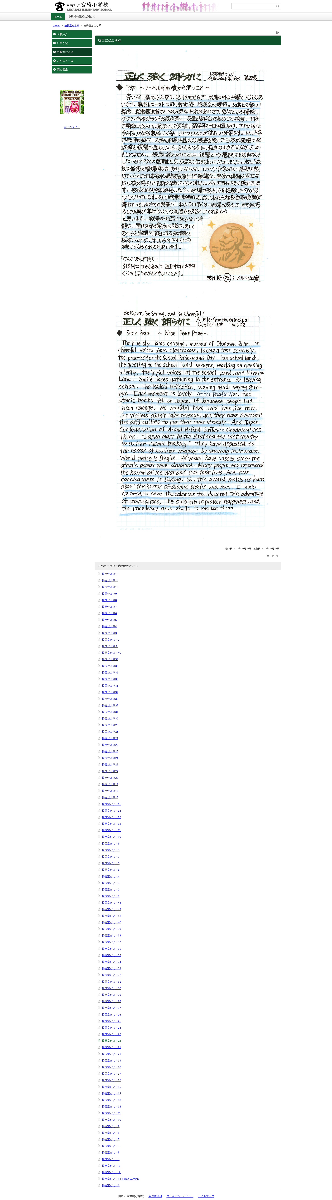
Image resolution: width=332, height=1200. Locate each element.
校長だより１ (110, 646)
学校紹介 (62, 34)
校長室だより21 (111, 1047)
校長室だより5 (111, 869)
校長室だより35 (111, 955)
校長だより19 (110, 784)
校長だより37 (110, 672)
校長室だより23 (111, 1034)
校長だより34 (110, 692)
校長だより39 (110, 659)
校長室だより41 (111, 915)
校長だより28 (110, 731)
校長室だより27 (111, 1007)
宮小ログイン (72, 127)
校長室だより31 (111, 981)
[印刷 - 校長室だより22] (277, 31)
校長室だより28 (111, 1001)
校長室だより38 (111, 935)
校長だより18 (110, 790)
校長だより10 (110, 586)
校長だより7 (109, 606)
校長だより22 (110, 771)
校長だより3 (109, 633)
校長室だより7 (111, 856)
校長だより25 (110, 751)
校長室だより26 (111, 1014)
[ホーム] (141, 6)
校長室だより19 (111, 1060)
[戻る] (273, 555)
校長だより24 (110, 757)
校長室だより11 (111, 830)
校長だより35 (110, 685)
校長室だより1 (111, 896)
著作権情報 (155, 1196)
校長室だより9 (111, 843)
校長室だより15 (111, 804)
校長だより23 (110, 764)
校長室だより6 (111, 863)
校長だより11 (110, 580)
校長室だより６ (111, 1145)
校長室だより (71, 25)
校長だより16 (110, 797)
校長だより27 (110, 738)
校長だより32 (110, 705)
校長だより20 (110, 777)
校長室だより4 (111, 876)
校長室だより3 (111, 883)
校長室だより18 (111, 1067)
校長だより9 (109, 593)
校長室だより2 (111, 639)
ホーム (58, 16)
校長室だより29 (111, 994)
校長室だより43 (111, 902)
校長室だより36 (111, 948)
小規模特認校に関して (81, 16)
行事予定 (62, 43)
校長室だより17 (111, 1073)
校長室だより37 (111, 942)
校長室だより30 (111, 988)
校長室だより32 (111, 974)
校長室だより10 (111, 836)
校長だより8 (109, 600)
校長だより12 (110, 573)
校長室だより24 (111, 1027)
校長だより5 (109, 619)
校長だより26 (110, 744)
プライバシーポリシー (180, 1196)
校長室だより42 (111, 909)
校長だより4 (109, 626)
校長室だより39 (111, 928)
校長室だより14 (111, 810)
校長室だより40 (111, 652)
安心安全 (62, 69)
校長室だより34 (111, 961)
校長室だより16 (111, 1080)
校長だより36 (110, 679)
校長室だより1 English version (120, 1178)
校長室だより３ (111, 1165)
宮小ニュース (65, 60)
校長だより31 (110, 711)
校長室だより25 (111, 1021)
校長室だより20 (111, 1054)
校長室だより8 (111, 850)
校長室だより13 (111, 817)
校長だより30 (110, 718)
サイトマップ (206, 1196)
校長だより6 (109, 613)
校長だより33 (110, 698)
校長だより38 (110, 666)
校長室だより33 (111, 968)
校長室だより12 (111, 823)
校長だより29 (110, 725)
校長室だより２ (111, 1172)
